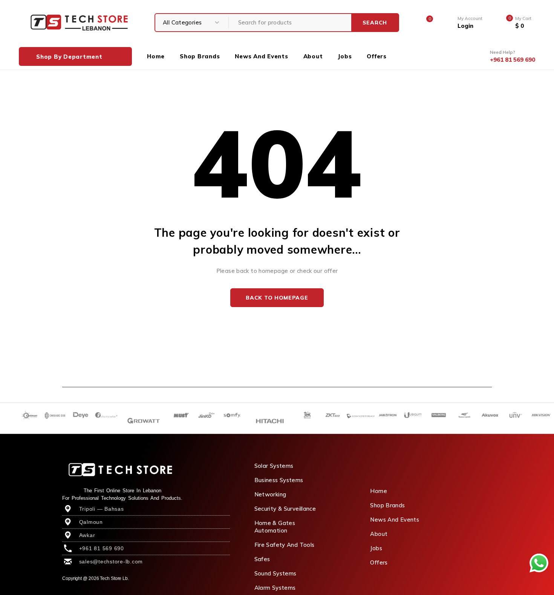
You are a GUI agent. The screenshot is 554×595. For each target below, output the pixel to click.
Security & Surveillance (285, 508)
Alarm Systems (275, 587)
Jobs (376, 548)
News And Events (394, 519)
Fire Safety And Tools (284, 544)
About (378, 533)
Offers (378, 562)
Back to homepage (277, 297)
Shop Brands (387, 505)
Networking (270, 494)
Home (378, 491)
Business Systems (278, 480)
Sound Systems (275, 573)
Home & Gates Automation (274, 526)
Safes (262, 559)
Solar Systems (274, 465)
